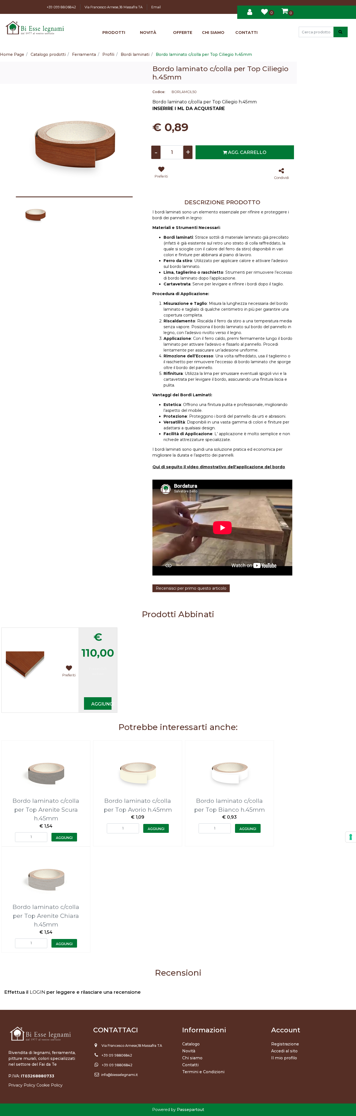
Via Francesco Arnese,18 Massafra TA (114, 7)
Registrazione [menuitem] (285, 1044)
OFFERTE (182, 32)
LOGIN (38, 992)
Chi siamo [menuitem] (192, 1057)
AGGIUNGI (101, 704)
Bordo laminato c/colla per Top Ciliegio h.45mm (204, 54)
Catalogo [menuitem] (191, 1044)
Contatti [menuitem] (190, 1064)
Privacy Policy (21, 1085)
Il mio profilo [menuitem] (284, 1057)
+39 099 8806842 (61, 7)
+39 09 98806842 (117, 1055)
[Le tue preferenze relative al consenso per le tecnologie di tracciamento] (350, 837)
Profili (108, 54)
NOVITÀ (148, 32)
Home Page (12, 54)
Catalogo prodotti (48, 54)
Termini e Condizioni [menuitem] (203, 1071)
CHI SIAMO (213, 32)
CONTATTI (246, 32)
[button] (340, 32)
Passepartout (190, 1109)
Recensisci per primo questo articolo (191, 588)
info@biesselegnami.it (119, 1075)
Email (156, 7)
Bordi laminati (135, 54)
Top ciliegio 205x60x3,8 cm (36, 631)
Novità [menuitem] (188, 1050)
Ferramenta (84, 54)
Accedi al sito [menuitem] (284, 1050)
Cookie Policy (49, 1085)
